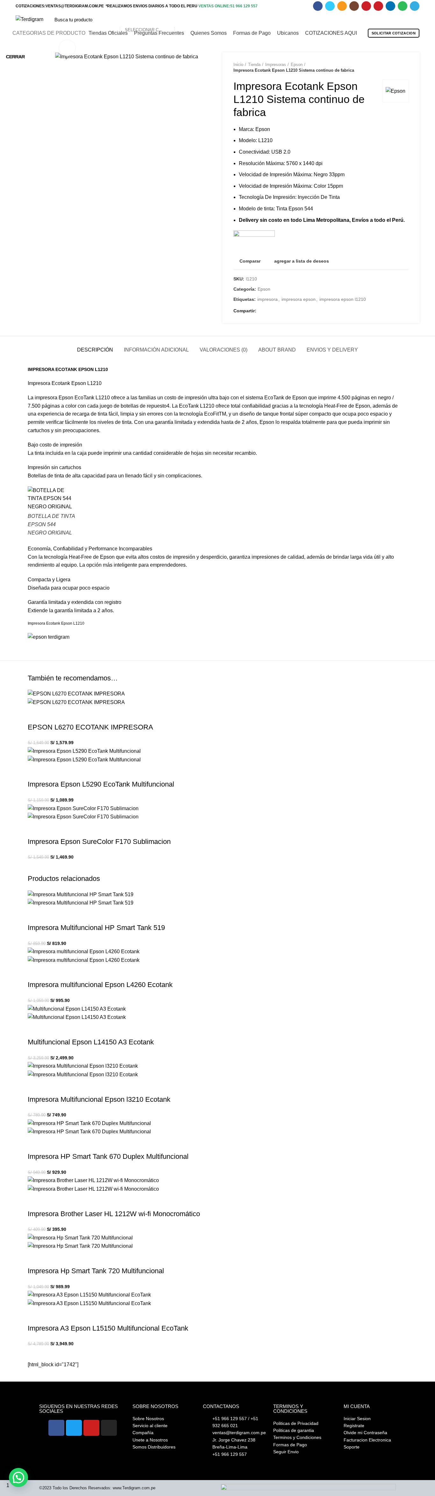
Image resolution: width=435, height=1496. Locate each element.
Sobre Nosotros (155, 1406)
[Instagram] (109, 1428)
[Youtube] (91, 1428)
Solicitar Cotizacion (394, 33)
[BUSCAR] (182, 19)
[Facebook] (56, 1428)
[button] (18, 1477)
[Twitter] (74, 1428)
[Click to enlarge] (67, 48)
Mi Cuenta (357, 1406)
